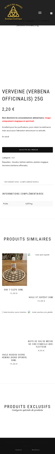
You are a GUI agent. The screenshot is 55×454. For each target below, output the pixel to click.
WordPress (35, 450)
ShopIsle (19, 450)
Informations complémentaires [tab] (21, 182)
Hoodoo (15, 162)
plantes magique (41, 162)
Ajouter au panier (28, 150)
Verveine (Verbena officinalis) (14, 165)
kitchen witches (26, 162)
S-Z (13, 157)
